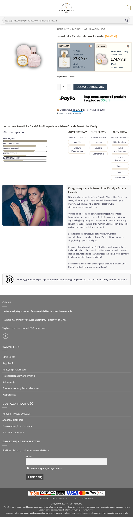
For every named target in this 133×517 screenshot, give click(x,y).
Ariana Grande (94, 29)
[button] (4, 8)
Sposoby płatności (12, 419)
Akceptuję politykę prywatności (46, 468)
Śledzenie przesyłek (13, 432)
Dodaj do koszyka (90, 86)
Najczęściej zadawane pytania (18, 375)
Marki (76, 29)
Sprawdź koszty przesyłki (69, 113)
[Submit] (126, 20)
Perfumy (63, 29)
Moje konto (8, 356)
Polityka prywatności (14, 369)
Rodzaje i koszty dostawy (16, 413)
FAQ (68, 498)
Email (29, 456)
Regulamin (8, 363)
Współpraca (9, 394)
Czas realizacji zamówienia (17, 426)
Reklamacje (8, 381)
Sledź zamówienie (83, 498)
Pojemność (62, 76)
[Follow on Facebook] (5, 336)
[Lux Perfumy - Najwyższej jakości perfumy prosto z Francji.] (66, 8)
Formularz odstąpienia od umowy (21, 388)
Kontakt (45, 498)
